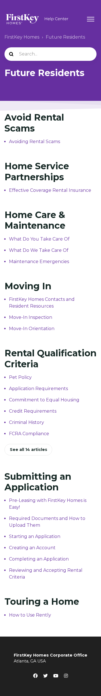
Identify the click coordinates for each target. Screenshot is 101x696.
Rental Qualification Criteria (50, 358)
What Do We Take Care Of (38, 250)
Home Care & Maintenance (34, 220)
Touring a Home (41, 601)
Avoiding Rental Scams (34, 141)
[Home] (37, 19)
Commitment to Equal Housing (44, 400)
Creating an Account (32, 547)
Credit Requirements (32, 411)
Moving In (27, 286)
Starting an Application (34, 536)
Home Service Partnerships (36, 171)
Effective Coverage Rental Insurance (50, 190)
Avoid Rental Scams (34, 123)
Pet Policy (20, 377)
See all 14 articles (28, 449)
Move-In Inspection (30, 317)
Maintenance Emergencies (39, 261)
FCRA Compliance (29, 433)
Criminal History (26, 422)
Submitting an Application (37, 482)
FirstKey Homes (21, 37)
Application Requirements (38, 388)
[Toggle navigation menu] (91, 19)
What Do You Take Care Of (39, 239)
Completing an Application (39, 559)
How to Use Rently (30, 615)
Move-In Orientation (31, 328)
